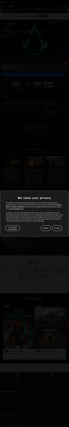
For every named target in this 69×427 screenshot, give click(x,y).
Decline (45, 228)
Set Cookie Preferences (12, 228)
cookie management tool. (16, 209)
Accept (57, 228)
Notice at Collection (18, 207)
